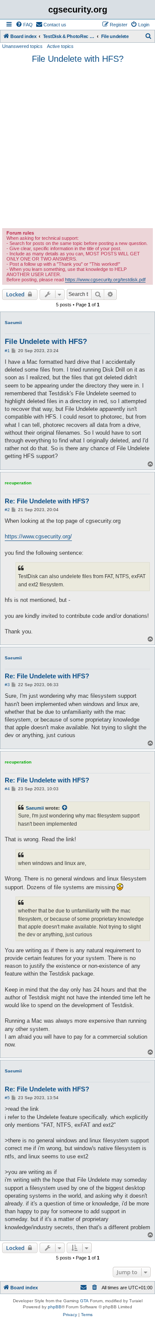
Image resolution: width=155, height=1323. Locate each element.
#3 (7, 684)
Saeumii (13, 322)
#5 (7, 1097)
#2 (7, 509)
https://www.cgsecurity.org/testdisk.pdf (105, 279)
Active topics (60, 46)
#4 (7, 788)
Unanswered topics (22, 46)
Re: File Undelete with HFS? (47, 501)
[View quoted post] (65, 808)
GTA (84, 1300)
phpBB (55, 1306)
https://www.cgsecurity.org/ (38, 536)
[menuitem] (24, 24)
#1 (7, 350)
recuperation (18, 482)
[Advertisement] (77, 146)
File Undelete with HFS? (78, 59)
